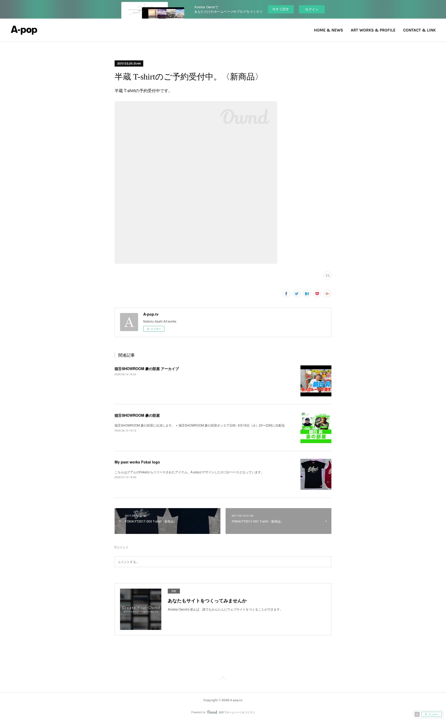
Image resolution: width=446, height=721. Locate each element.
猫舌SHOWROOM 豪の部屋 (137, 415)
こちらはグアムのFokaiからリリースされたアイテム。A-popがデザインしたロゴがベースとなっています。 (189, 472)
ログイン (311, 9)
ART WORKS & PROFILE (373, 30)
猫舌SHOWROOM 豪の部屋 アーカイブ (147, 368)
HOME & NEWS (328, 30)
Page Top (223, 679)
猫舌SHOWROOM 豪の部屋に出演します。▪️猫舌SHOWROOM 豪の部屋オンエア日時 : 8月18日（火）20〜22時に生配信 (200, 425)
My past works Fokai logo (137, 461)
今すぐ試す (280, 8)
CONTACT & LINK (419, 30)
